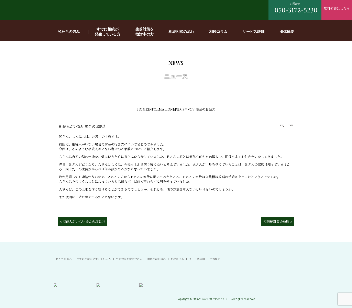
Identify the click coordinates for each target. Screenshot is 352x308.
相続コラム (218, 31)
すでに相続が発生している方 (94, 259)
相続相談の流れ (181, 31)
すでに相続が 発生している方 (107, 31)
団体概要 (286, 31)
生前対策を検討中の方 (129, 259)
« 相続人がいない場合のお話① (82, 221)
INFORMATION (160, 109)
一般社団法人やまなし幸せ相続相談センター (49, 11)
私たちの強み (69, 31)
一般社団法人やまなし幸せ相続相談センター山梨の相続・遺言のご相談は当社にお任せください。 (279, 293)
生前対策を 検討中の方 (144, 31)
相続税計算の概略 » (277, 221)
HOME (142, 109)
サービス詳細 (254, 31)
